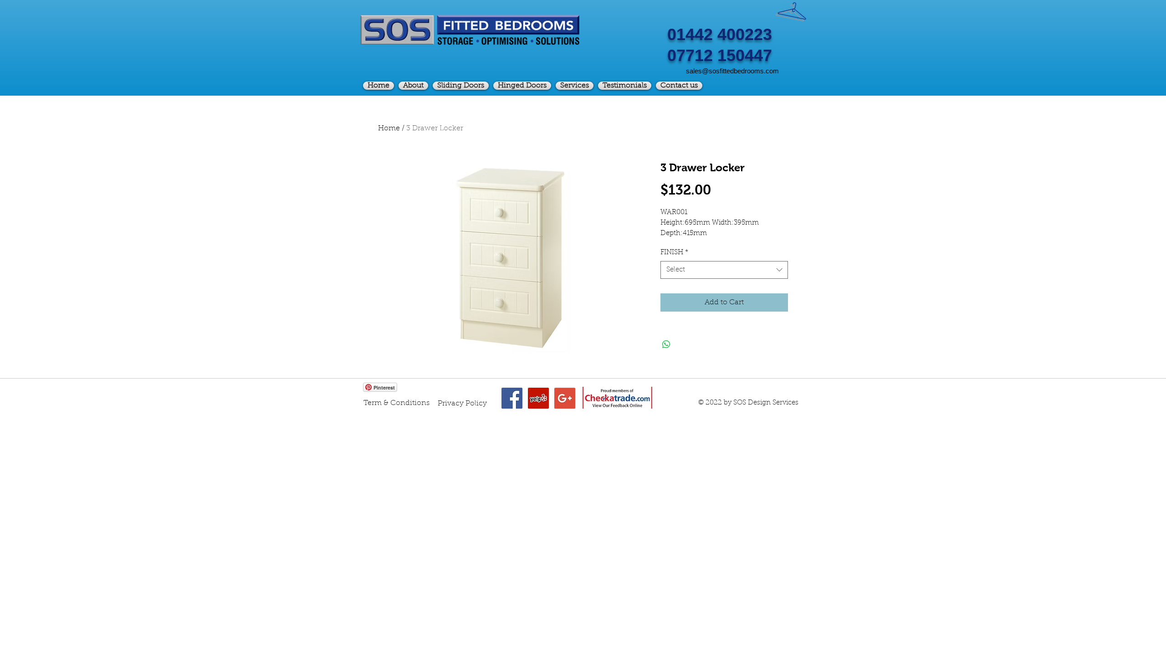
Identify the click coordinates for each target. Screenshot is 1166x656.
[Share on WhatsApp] (666, 344)
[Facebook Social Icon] (511, 398)
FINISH (674, 252)
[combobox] (724, 270)
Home (389, 128)
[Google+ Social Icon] (564, 398)
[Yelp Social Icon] (538, 398)
